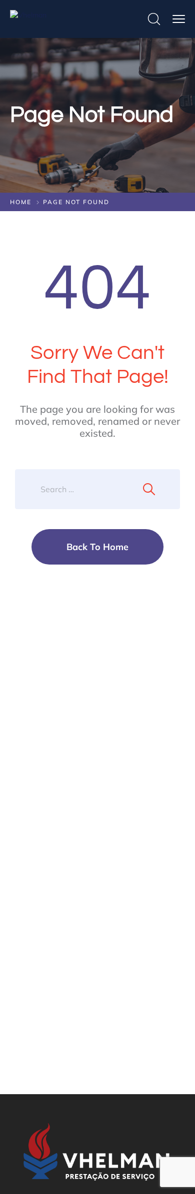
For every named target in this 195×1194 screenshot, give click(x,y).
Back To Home (97, 547)
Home (21, 202)
